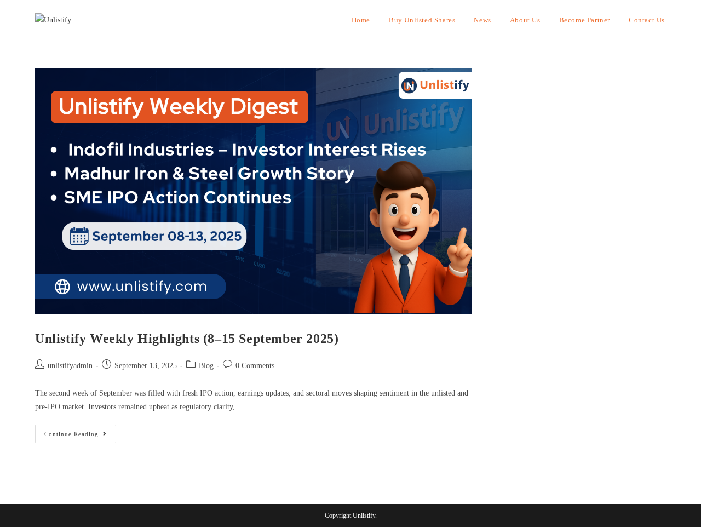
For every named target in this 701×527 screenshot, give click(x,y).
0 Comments (254, 366)
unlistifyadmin (70, 366)
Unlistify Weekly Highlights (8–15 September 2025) (186, 338)
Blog (206, 366)
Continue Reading (80, 431)
